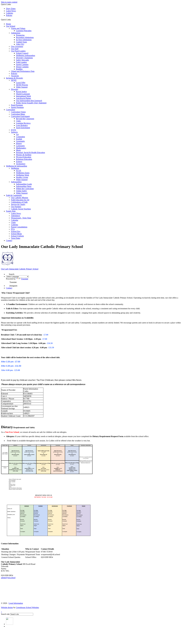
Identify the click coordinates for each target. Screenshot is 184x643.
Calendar (14, 220)
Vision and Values (18, 28)
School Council (22, 53)
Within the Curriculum (25, 189)
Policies (9, 15)
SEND (13, 80)
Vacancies (15, 76)
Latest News (11, 11)
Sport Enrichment (23, 128)
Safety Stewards (22, 60)
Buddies (19, 69)
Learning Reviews (23, 123)
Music (18, 150)
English (19, 139)
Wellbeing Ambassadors (25, 55)
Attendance (15, 216)
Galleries (9, 13)
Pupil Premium (17, 105)
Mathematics (21, 148)
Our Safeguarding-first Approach (29, 101)
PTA (13, 229)
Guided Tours (21, 42)
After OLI (20, 44)
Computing (20, 137)
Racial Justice (21, 91)
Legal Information (16, 603)
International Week (23, 96)
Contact (9, 240)
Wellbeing (15, 168)
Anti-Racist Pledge (23, 98)
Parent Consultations (19, 227)
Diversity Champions (24, 58)
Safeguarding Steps (23, 186)
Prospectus (20, 35)
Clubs (18, 121)
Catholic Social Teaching (21, 209)
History (19, 143)
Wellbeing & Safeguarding (16, 166)
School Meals (16, 234)
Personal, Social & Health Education (30, 152)
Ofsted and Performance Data (22, 71)
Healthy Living (22, 177)
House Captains (22, 67)
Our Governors (17, 46)
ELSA (18, 170)
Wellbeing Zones (22, 173)
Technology (20, 164)
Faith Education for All (20, 200)
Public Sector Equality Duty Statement (31, 103)
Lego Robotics (22, 125)
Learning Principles (23, 31)
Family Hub (11, 211)
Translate (24, 279)
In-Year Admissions (24, 40)
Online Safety (21, 191)
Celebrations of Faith (19, 202)
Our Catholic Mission (19, 198)
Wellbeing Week (22, 175)
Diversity (14, 89)
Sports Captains (22, 64)
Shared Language (23, 94)
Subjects (14, 132)
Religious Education (24, 159)
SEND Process (22, 85)
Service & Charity (18, 204)
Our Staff (14, 49)
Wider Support (22, 87)
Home (8, 24)
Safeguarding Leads (24, 184)
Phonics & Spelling (23, 155)
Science (19, 161)
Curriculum (10, 110)
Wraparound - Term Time (21, 218)
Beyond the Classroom (25, 119)
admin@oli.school (8, 578)
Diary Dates (11, 9)
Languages (20, 146)
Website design (7, 607)
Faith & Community (14, 195)
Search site (5, 614)
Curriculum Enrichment (20, 116)
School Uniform (17, 236)
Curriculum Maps (18, 114)
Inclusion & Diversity (14, 78)
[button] (11, 19)
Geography (20, 141)
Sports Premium (17, 107)
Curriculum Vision (18, 112)
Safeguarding (16, 182)
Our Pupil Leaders (18, 51)
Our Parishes (16, 207)
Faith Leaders (21, 62)
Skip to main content (9, 2)
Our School (10, 26)
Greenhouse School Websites (27, 607)
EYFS (13, 130)
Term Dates (15, 238)
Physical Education (23, 157)
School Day (15, 231)
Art (17, 134)
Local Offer (20, 82)
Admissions (15, 33)
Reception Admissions (25, 37)
